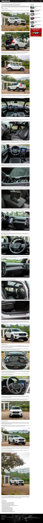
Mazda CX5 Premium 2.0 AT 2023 (38, 25)
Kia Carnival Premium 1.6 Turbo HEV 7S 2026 (38, 10)
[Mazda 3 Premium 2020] (32, 18)
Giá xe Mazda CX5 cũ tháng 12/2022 (6, 506)
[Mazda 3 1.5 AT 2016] (32, 14)
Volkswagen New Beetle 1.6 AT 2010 (38, 21)
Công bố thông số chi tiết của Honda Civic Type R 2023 (8, 503)
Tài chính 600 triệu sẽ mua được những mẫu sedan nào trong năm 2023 (9, 505)
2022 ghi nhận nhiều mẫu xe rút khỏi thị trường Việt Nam (8, 502)
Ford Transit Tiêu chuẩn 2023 (38, 6)
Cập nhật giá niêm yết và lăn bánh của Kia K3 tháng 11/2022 (8, 511)
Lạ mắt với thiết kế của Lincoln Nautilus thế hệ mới (7, 509)
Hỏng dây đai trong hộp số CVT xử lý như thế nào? (7, 510)
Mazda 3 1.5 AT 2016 (37, 13)
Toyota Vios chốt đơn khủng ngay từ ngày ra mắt (7, 507)
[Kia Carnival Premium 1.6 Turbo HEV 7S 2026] (32, 11)
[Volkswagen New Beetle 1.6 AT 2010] (32, 22)
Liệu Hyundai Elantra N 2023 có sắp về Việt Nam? (7, 508)
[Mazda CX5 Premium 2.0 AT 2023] (32, 25)
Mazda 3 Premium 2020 (37, 17)
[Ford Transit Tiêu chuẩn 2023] (32, 7)
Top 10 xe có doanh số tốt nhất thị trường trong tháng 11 (8, 504)
